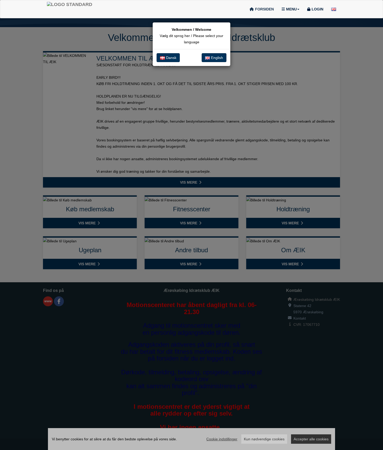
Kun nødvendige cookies (264, 439)
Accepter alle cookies (311, 439)
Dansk (170, 58)
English (216, 58)
